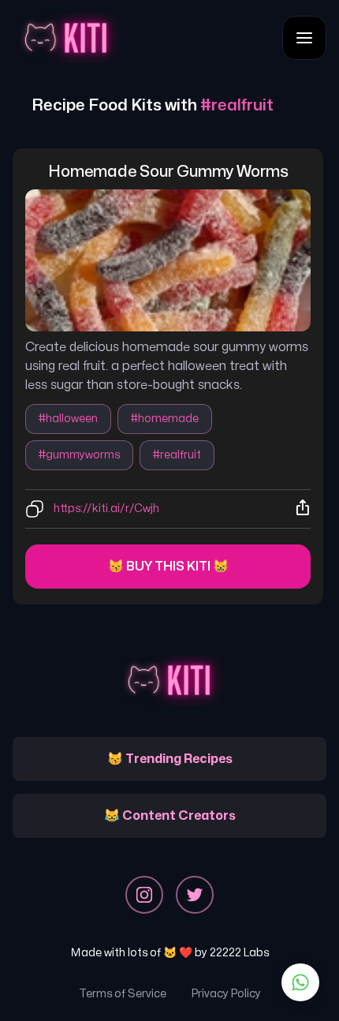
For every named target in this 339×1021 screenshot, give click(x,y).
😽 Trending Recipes (170, 759)
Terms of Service (122, 994)
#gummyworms (79, 455)
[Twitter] (195, 895)
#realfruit (177, 455)
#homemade (165, 418)
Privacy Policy (226, 994)
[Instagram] (144, 895)
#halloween (68, 418)
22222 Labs (239, 953)
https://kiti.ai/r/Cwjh (106, 508)
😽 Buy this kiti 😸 (168, 566)
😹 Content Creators (170, 816)
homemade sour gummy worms (168, 171)
